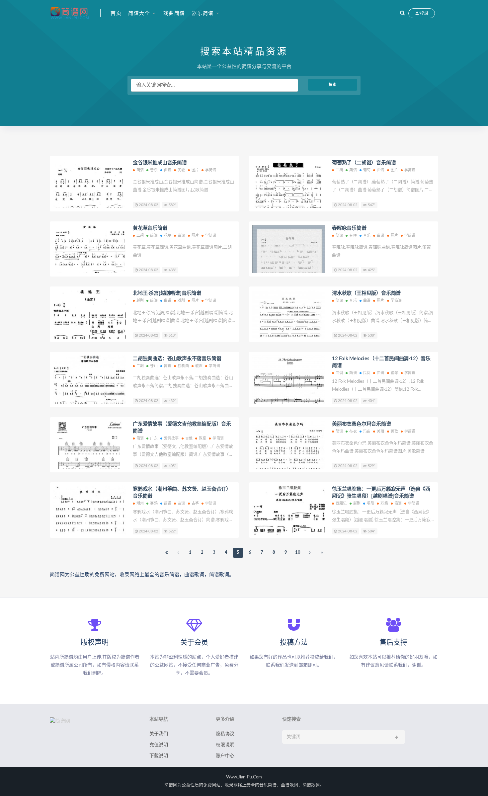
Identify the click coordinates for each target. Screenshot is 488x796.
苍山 (153, 366)
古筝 (195, 503)
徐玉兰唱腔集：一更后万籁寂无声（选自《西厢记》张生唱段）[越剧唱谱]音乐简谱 (381, 493)
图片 (195, 170)
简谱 (140, 170)
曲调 (339, 373)
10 (297, 552)
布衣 (353, 431)
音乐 (153, 170)
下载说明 (158, 756)
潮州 (140, 503)
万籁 (384, 503)
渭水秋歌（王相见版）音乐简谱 (366, 293)
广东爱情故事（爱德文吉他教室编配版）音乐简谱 (182, 428)
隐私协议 (225, 734)
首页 (116, 13)
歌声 (199, 366)
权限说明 (225, 745)
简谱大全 (139, 13)
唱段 (370, 503)
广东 (153, 438)
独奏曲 (183, 366)
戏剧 (181, 300)
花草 (167, 235)
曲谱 (167, 170)
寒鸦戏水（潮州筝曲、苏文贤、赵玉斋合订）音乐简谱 (182, 493)
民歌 (181, 170)
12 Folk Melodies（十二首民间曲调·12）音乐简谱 (381, 362)
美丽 (380, 431)
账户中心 (225, 756)
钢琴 (394, 373)
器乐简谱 (203, 13)
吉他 (189, 438)
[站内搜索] (402, 13)
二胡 (339, 170)
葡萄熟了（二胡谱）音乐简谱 (364, 162)
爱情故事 (171, 438)
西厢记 (341, 503)
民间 (366, 373)
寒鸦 (153, 503)
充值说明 (158, 745)
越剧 (140, 300)
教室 (202, 438)
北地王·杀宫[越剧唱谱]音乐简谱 (167, 293)
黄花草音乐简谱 (150, 228)
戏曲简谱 (174, 13)
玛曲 (366, 431)
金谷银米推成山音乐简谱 (160, 162)
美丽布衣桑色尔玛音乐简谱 (361, 424)
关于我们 (158, 734)
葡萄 (366, 170)
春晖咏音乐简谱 (349, 228)
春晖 (353, 235)
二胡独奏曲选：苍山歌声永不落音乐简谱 (177, 358)
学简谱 (210, 170)
